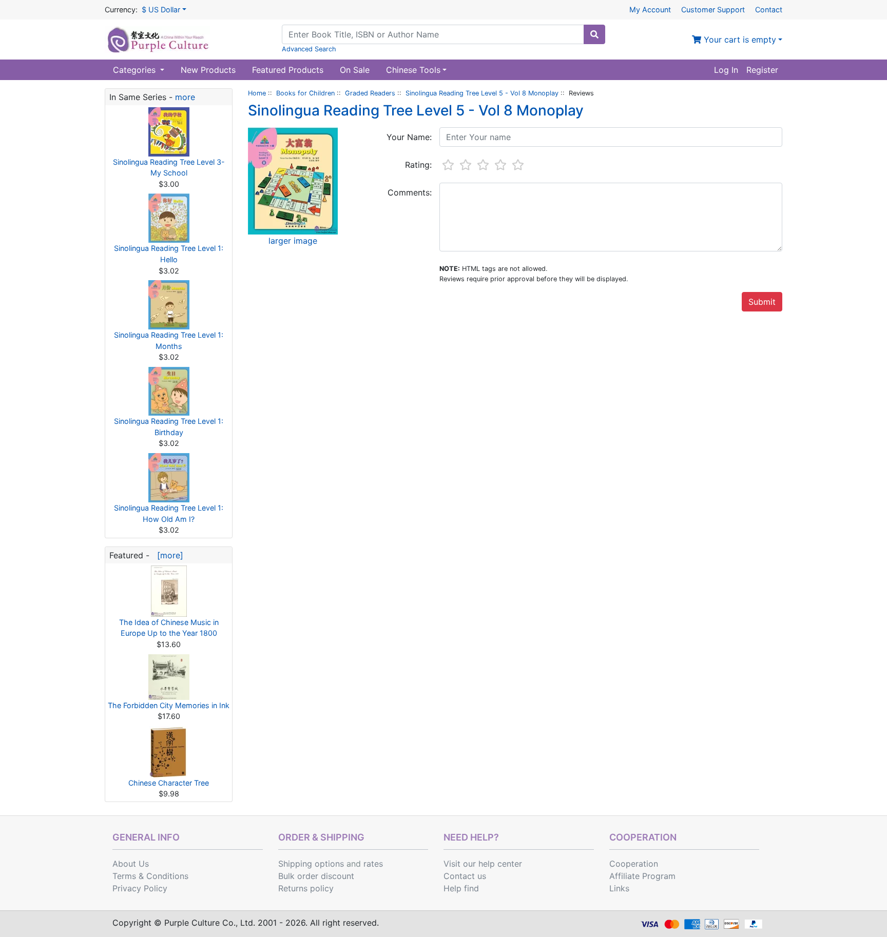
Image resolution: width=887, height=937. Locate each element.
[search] (594, 34)
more (185, 97)
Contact (768, 9)
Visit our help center (483, 863)
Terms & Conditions (150, 876)
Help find (461, 888)
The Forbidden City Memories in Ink (168, 705)
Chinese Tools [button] (413, 70)
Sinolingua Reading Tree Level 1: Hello (168, 254)
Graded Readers (370, 93)
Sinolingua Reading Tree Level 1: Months (168, 340)
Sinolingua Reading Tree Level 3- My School (169, 168)
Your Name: (409, 137)
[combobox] (433, 34)
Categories (135, 70)
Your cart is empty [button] (738, 39)
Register (762, 70)
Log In (726, 70)
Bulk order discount (316, 876)
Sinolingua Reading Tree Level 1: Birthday (168, 427)
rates (373, 863)
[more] (167, 555)
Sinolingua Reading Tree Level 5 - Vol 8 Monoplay (482, 93)
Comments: (410, 192)
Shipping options (311, 863)
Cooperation (633, 863)
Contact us (465, 876)
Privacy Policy (139, 888)
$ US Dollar (161, 9)
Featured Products (287, 70)
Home (257, 93)
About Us (130, 863)
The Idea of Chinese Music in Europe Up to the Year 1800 (169, 628)
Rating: (418, 165)
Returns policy (306, 888)
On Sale (355, 70)
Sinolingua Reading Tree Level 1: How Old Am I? (168, 513)
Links (619, 888)
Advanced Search (309, 49)
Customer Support (713, 9)
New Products (208, 70)
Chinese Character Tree (168, 782)
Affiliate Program (642, 876)
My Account (650, 9)
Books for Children (305, 93)
